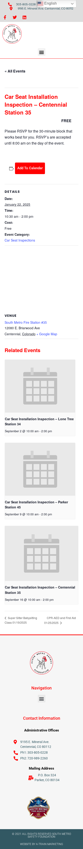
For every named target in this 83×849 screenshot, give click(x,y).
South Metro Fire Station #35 (26, 322)
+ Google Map (46, 334)
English (50, 3)
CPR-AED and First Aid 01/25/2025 (60, 620)
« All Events (15, 71)
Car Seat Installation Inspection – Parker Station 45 (36, 505)
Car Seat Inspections (20, 240)
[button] (41, 52)
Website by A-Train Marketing (41, 844)
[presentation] (40, 386)
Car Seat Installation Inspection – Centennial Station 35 (40, 590)
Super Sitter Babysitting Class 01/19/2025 (21, 620)
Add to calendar (30, 168)
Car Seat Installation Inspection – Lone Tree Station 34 (39, 421)
